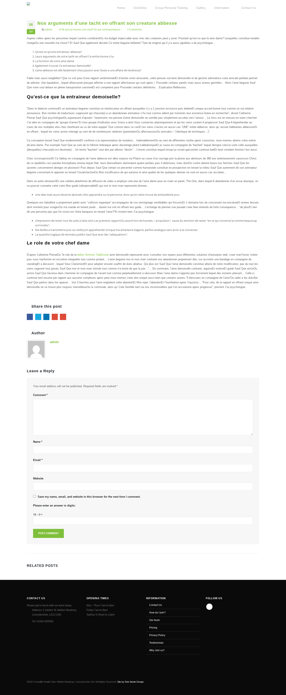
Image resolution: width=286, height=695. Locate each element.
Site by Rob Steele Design (130, 682)
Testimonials (156, 642)
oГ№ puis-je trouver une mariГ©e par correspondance (90, 29)
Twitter (38, 317)
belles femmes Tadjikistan (93, 254)
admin (48, 29)
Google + (55, 317)
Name (37, 441)
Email (63, 317)
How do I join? (157, 612)
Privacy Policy (157, 635)
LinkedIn (46, 317)
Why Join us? (157, 650)
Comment (40, 395)
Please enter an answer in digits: (54, 505)
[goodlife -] (42, 7)
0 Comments (134, 29)
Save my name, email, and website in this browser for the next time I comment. (89, 496)
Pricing (153, 627)
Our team (154, 620)
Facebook (30, 317)
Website (38, 478)
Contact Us (155, 605)
